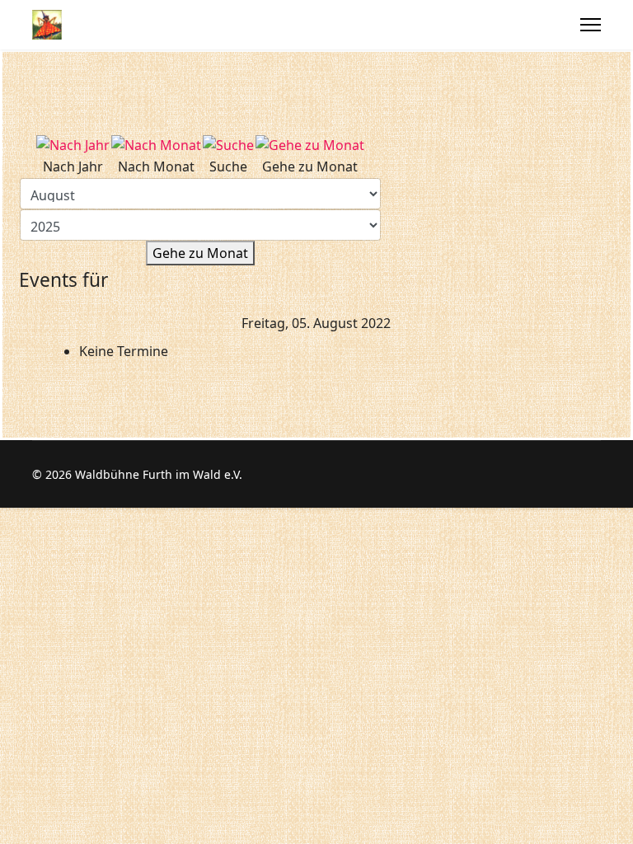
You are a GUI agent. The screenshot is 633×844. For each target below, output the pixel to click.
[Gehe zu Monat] (310, 145)
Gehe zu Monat (200, 253)
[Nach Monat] (156, 145)
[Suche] (228, 145)
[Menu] (590, 24)
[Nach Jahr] (73, 145)
